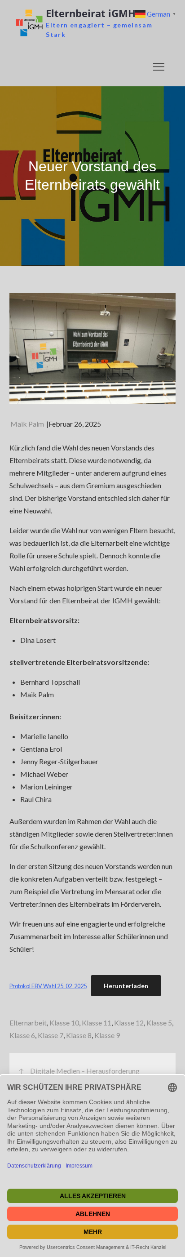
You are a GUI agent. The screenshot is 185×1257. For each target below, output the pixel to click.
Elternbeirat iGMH (91, 13)
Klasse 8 (79, 1035)
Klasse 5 (159, 1022)
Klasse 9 (107, 1035)
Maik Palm (27, 423)
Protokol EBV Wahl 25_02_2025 (48, 986)
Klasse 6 (22, 1035)
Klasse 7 (50, 1035)
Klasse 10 (64, 1022)
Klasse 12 (129, 1022)
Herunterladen (126, 986)
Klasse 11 (96, 1022)
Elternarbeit (28, 1022)
